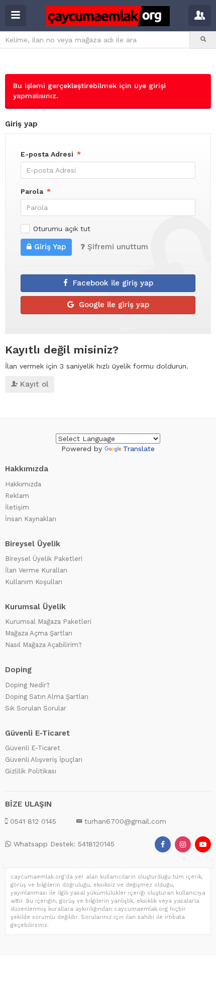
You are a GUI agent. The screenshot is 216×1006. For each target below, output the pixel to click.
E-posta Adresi (51, 154)
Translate (139, 449)
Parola (36, 191)
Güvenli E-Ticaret (32, 748)
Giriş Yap (50, 246)
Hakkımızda (23, 483)
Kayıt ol (34, 383)
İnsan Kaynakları (30, 518)
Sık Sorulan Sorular (35, 707)
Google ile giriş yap (112, 304)
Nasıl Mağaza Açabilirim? (43, 645)
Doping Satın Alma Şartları (46, 696)
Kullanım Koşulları (33, 582)
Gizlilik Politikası (30, 771)
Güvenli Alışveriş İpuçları (43, 759)
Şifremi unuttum (117, 246)
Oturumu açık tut (61, 229)
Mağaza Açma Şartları (38, 633)
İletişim (17, 507)
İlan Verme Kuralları (36, 570)
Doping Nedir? (27, 684)
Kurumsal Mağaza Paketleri (48, 621)
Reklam (17, 495)
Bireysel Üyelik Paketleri (43, 558)
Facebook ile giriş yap (111, 282)
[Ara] (203, 39)
